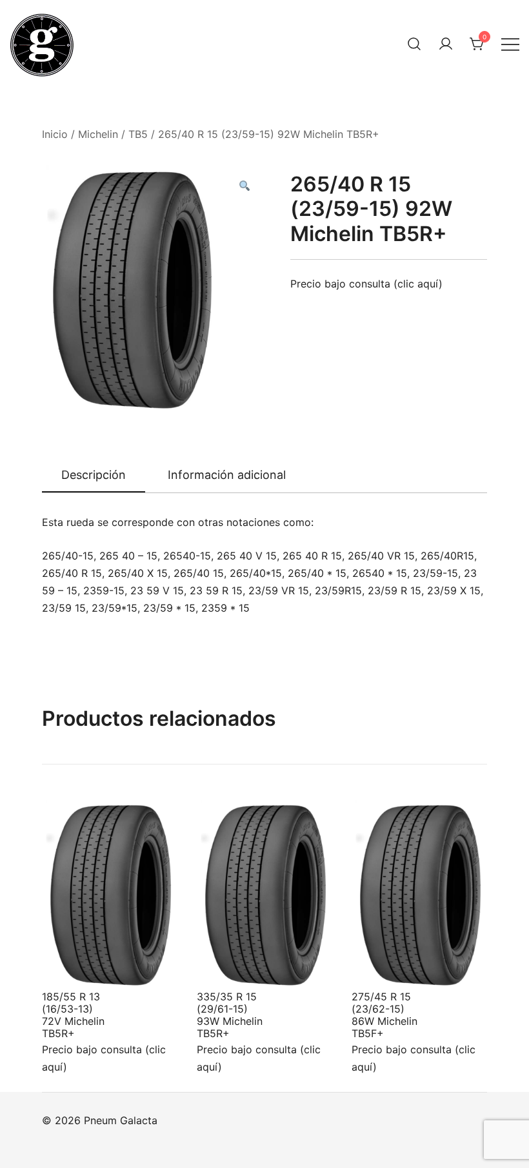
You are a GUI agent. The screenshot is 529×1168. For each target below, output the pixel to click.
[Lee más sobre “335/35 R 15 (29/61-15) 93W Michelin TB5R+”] (227, 965)
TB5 (138, 134)
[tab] (93, 475)
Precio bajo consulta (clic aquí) (366, 283)
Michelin (98, 134)
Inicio (55, 134)
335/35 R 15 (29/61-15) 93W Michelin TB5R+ (230, 1015)
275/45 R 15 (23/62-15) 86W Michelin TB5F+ (384, 1015)
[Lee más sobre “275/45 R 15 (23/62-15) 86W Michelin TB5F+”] (382, 965)
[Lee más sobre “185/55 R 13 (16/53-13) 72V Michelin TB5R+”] (72, 965)
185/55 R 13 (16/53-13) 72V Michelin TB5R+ (73, 1015)
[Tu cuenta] (446, 44)
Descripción (93, 475)
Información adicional (227, 475)
